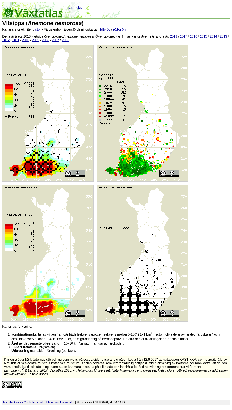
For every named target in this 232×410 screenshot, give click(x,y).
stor (38, 29)
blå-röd (105, 29)
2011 (15, 40)
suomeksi (75, 8)
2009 (35, 40)
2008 (45, 40)
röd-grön (119, 29)
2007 (55, 40)
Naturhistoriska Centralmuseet (23, 402)
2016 (193, 36)
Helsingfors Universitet (59, 402)
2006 (65, 40)
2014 (213, 36)
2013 (223, 36)
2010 (25, 40)
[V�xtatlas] (34, 10)
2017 (183, 36)
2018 (173, 36)
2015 (203, 36)
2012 (6, 40)
